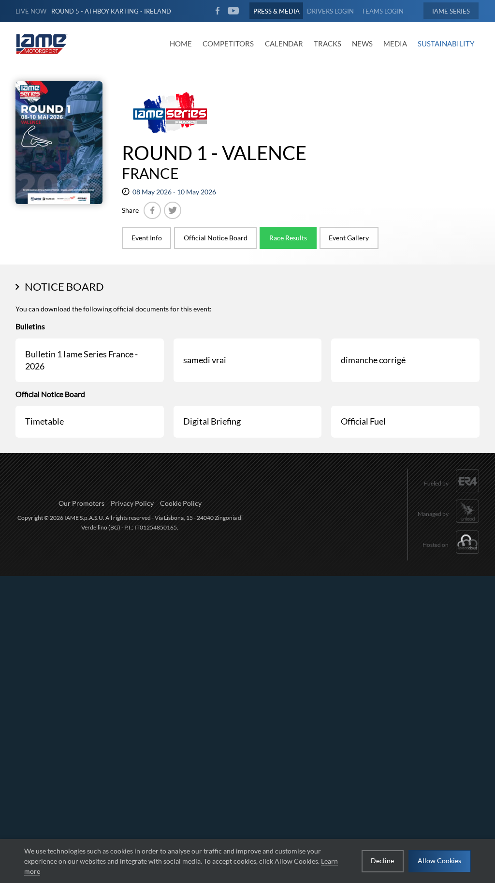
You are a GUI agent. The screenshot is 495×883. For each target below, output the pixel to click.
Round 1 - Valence (214, 152)
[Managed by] (449, 524)
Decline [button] (382, 860)
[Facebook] (152, 210)
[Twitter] (172, 210)
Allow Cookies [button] (439, 860)
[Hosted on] (451, 555)
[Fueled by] (452, 493)
